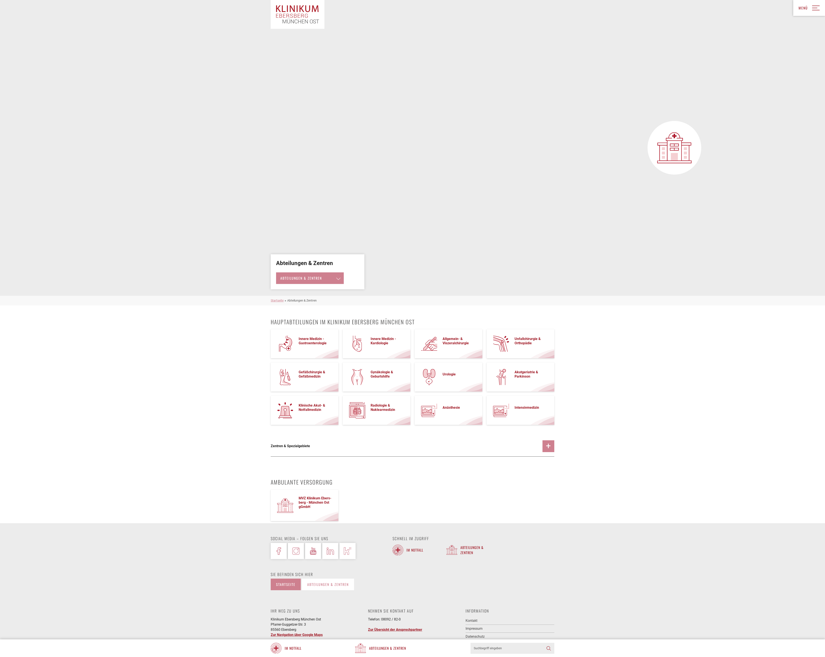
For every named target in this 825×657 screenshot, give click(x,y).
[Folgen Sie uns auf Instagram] (296, 551)
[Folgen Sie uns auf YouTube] (313, 551)
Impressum (474, 629)
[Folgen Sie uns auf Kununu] (347, 551)
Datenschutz (475, 636)
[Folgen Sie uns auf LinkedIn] (330, 551)
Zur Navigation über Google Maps (297, 635)
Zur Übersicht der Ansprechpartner (395, 630)
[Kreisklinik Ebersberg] (297, 14)
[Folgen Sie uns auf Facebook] (279, 551)
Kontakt (471, 621)
